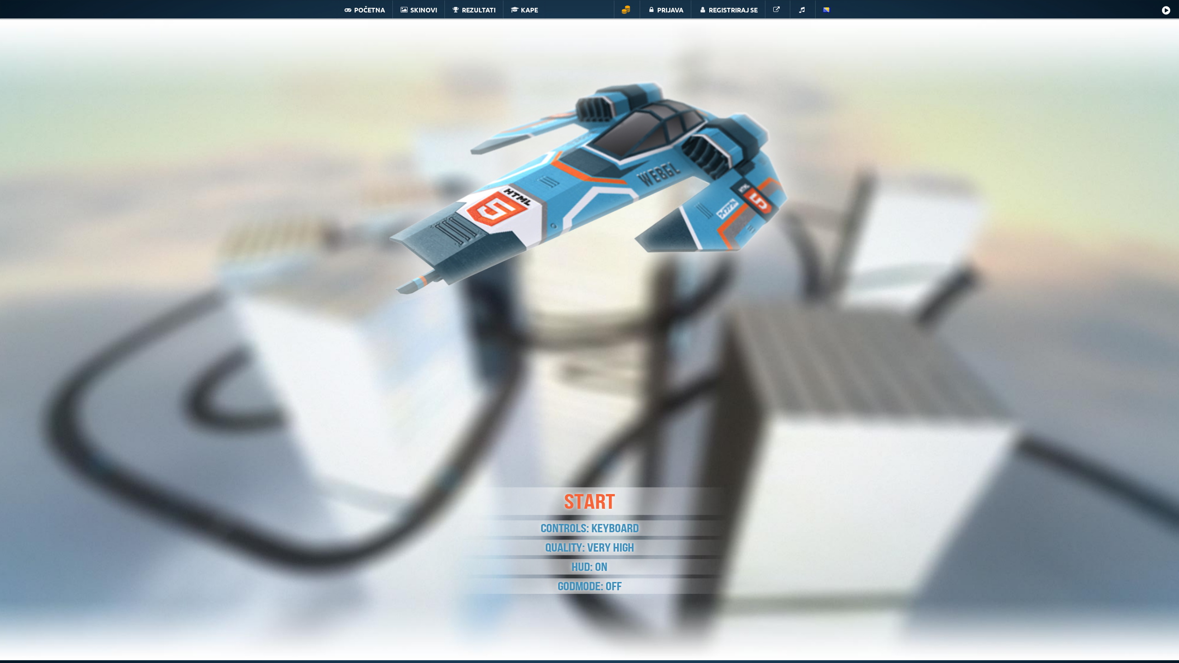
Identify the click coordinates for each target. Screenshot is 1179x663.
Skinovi (423, 10)
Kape (529, 10)
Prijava (670, 10)
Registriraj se (733, 10)
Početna (369, 10)
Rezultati (479, 10)
